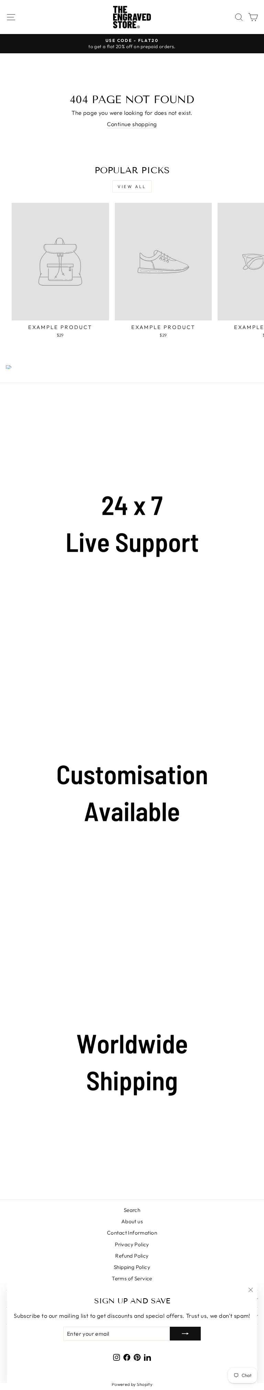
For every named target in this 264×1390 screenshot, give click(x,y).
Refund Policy (131, 1255)
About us (132, 1221)
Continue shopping (132, 124)
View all (132, 186)
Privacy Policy (132, 1244)
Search (132, 1210)
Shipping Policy (132, 1267)
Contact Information (132, 1232)
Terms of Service (132, 1278)
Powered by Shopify (132, 1384)
